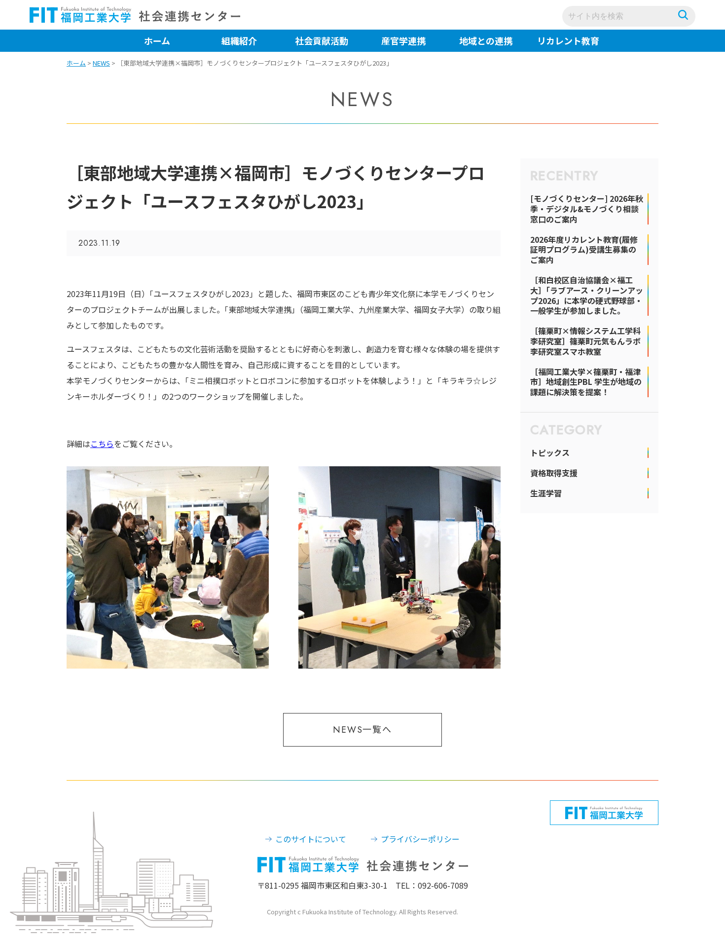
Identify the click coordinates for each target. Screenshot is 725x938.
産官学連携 (403, 40)
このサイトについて (310, 839)
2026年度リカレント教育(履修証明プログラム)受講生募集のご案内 (584, 249)
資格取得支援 (554, 473)
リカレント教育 (568, 40)
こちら (102, 444)
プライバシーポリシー (420, 839)
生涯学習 (546, 493)
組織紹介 (239, 40)
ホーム (157, 40)
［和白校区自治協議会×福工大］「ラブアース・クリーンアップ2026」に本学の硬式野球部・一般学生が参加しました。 (586, 295)
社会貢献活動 (321, 40)
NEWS (101, 63)
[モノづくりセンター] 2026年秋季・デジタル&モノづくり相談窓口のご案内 (586, 208)
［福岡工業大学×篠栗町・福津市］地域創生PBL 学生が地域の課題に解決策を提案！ (586, 382)
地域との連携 (485, 40)
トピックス (550, 453)
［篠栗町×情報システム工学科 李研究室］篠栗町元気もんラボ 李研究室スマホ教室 (585, 341)
